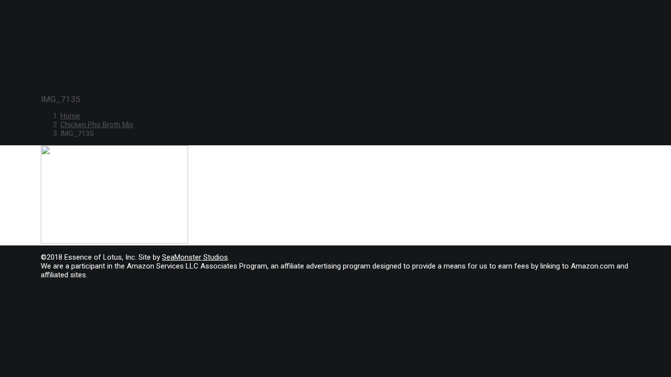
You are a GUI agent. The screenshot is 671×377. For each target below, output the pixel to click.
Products (41, 59)
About (33, 70)
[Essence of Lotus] (335, 22)
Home (70, 115)
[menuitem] (345, 58)
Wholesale (41, 81)
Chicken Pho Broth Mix (96, 124)
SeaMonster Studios (195, 257)
